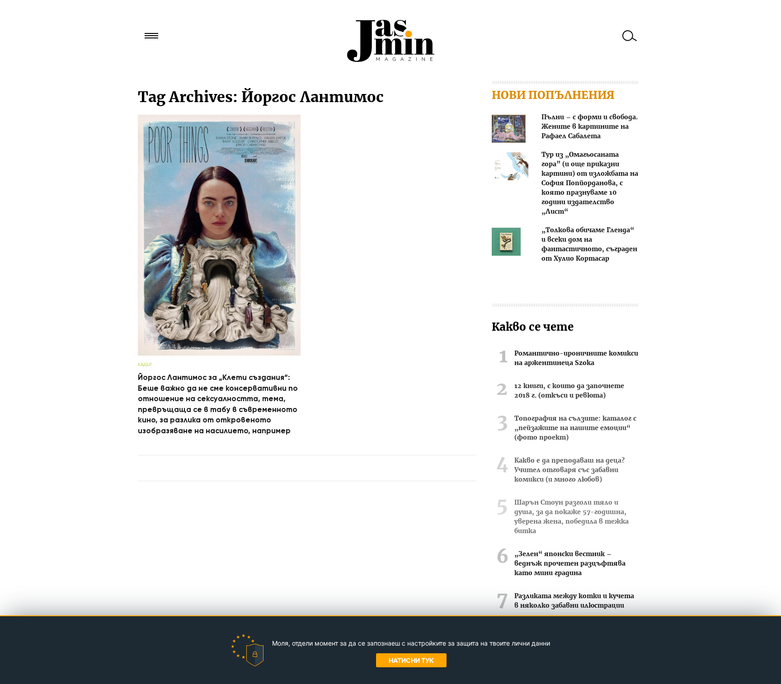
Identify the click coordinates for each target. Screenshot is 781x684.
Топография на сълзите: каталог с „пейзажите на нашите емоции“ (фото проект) (575, 428)
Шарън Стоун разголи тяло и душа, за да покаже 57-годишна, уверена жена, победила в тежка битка (571, 517)
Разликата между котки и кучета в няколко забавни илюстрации (574, 601)
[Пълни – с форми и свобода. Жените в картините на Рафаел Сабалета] (509, 130)
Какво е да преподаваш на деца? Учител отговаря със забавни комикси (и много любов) (569, 470)
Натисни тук (411, 660)
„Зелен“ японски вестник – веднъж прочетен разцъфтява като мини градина (570, 563)
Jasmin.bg (390, 40)
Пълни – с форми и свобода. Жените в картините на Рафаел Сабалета (589, 127)
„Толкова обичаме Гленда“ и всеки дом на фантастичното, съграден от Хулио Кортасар (589, 244)
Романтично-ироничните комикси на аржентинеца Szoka (576, 358)
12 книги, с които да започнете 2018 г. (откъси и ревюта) (569, 391)
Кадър (145, 364)
